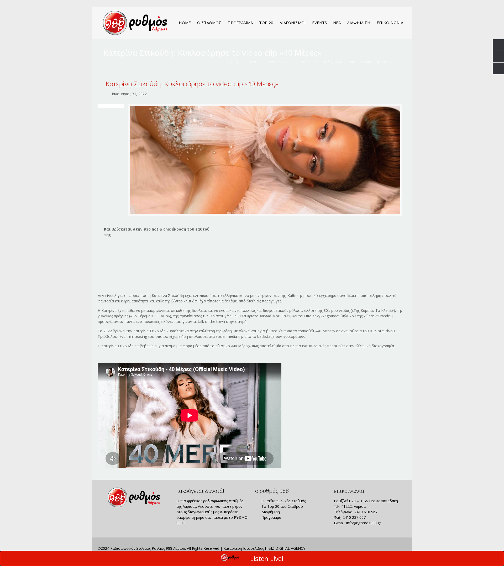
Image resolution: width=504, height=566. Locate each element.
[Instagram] (387, 548)
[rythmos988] (135, 23)
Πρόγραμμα (270, 517)
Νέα (252, 61)
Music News (277, 61)
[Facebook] (373, 548)
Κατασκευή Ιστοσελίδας (243, 548)
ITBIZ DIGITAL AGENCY (285, 548)
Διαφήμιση (270, 511)
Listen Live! (267, 558)
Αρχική (232, 61)
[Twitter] (380, 548)
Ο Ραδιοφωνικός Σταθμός (283, 500)
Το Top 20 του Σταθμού (281, 506)
